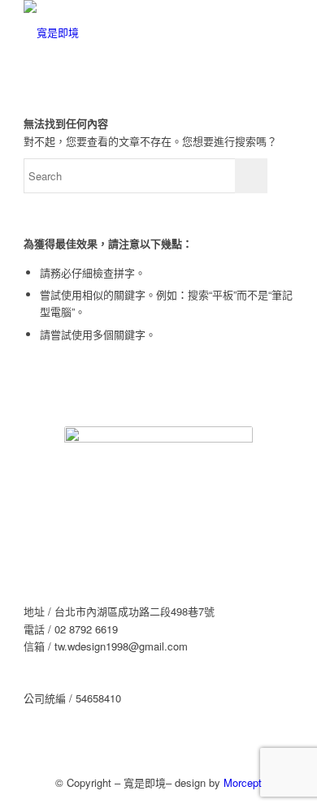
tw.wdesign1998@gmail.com (121, 646)
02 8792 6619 (86, 629)
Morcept (243, 782)
